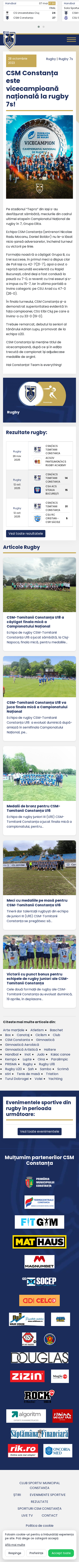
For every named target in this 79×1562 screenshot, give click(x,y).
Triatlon (52, 1074)
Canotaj (23, 1035)
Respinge (15, 1553)
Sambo (45, 1069)
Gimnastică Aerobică (22, 1044)
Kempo (11, 1059)
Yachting (55, 1078)
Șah (31, 1069)
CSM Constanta (17, 1039)
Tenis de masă (28, 1074)
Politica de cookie (39, 1525)
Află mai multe (15, 1545)
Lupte (27, 1059)
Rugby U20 (13, 1069)
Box (8, 1035)
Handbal (10, 3)
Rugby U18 (47, 1064)
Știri (17, 1494)
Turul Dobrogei (17, 1078)
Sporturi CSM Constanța (40, 1508)
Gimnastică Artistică (21, 1049)
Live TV (27, 1515)
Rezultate (39, 1501)
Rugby (51, 59)
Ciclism (41, 1035)
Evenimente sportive (48, 1494)
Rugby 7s (66, 59)
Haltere (50, 1049)
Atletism (37, 1030)
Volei (38, 1078)
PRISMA (11, 1064)
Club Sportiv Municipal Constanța (39, 1485)
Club (56, 1035)
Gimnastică (45, 1039)
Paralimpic (59, 1059)
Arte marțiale (13, 1030)
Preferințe (36, 1553)
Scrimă (63, 1069)
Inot (28, 1054)
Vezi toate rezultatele (26, 533)
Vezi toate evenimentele (39, 1131)
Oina (41, 1059)
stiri (8, 1074)
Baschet (56, 1030)
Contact (50, 1515)
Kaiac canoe (60, 1054)
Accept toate (61, 1553)
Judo (41, 1054)
